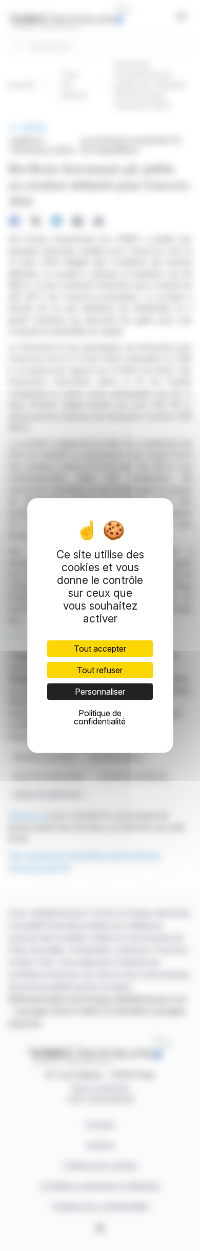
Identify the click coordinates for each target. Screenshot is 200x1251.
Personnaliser (100, 691)
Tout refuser (100, 670)
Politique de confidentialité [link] (100, 717)
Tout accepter (100, 648)
